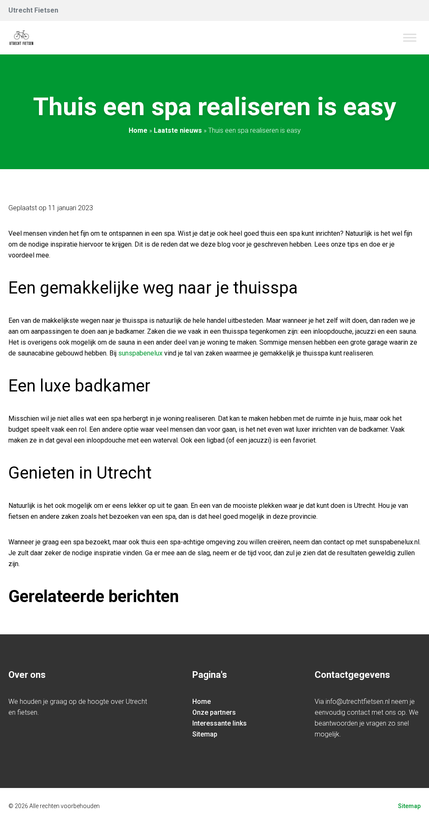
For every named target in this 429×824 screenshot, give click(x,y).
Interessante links (219, 723)
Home (138, 130)
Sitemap (204, 734)
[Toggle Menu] (409, 37)
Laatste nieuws (178, 130)
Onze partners (214, 712)
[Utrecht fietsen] (21, 37)
